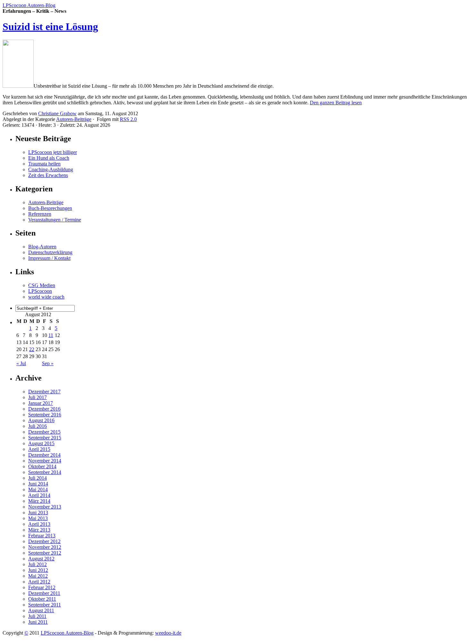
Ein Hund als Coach (48, 158)
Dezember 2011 (44, 593)
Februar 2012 (41, 587)
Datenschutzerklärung (50, 252)
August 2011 (41, 610)
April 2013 (39, 524)
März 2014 (39, 501)
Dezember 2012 (44, 541)
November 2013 (44, 506)
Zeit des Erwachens (48, 175)
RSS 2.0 (128, 119)
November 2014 (44, 460)
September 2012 (44, 553)
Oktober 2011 (42, 599)
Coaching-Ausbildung (50, 169)
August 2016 (41, 420)
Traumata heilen (44, 163)
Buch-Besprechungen (50, 208)
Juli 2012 (37, 564)
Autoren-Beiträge (73, 119)
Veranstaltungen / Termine (54, 219)
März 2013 (39, 530)
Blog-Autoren (42, 246)
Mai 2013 (38, 518)
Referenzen (39, 214)
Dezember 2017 (44, 391)
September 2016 (44, 414)
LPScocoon (40, 291)
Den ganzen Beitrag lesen (336, 102)
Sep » (48, 363)
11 (50, 335)
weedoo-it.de (168, 633)
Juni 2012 (38, 570)
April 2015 (39, 449)
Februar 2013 (41, 535)
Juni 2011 (38, 622)
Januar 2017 (40, 403)
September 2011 (44, 604)
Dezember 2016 (44, 409)
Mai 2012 (38, 576)
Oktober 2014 (42, 466)
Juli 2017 (37, 397)
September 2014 (44, 472)
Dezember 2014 (44, 455)
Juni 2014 (38, 483)
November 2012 (44, 547)
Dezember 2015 (44, 432)
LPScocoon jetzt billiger (52, 152)
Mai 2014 (38, 489)
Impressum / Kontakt (49, 258)
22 (31, 349)
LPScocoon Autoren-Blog (29, 5)
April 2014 (39, 495)
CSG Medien (41, 285)
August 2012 (41, 558)
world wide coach (46, 297)
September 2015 (44, 437)
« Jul (21, 363)
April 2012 (39, 581)
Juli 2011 (37, 616)
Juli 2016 (37, 426)
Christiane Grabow (57, 113)
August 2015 (41, 443)
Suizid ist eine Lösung (50, 26)
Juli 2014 (37, 478)
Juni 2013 (38, 512)
